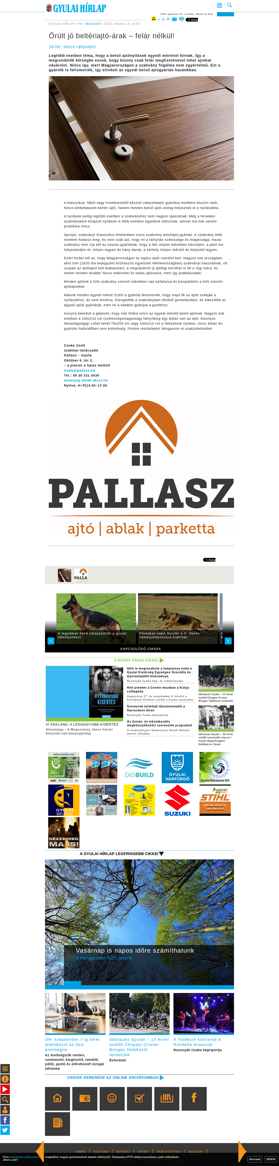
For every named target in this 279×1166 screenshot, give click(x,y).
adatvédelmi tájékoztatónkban (26, 1157)
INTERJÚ (123, 1152)
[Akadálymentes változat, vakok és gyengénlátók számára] (153, 19)
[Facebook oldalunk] (194, 1104)
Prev (70, 967)
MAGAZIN (93, 23)
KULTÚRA (101, 1152)
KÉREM (270, 1159)
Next (229, 967)
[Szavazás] (139, 1104)
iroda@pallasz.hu (79, 370)
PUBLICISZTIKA (168, 1152)
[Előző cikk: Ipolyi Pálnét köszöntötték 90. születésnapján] (242, 1151)
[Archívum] (167, 1104)
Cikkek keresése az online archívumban (112, 1077)
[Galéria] (85, 1104)
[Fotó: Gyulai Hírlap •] (65, 581)
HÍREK (81, 1152)
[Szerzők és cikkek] (57, 1129)
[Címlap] (57, 1104)
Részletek (254, 1159)
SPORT (143, 1152)
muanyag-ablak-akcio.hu (86, 380)
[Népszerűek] (112, 1104)
